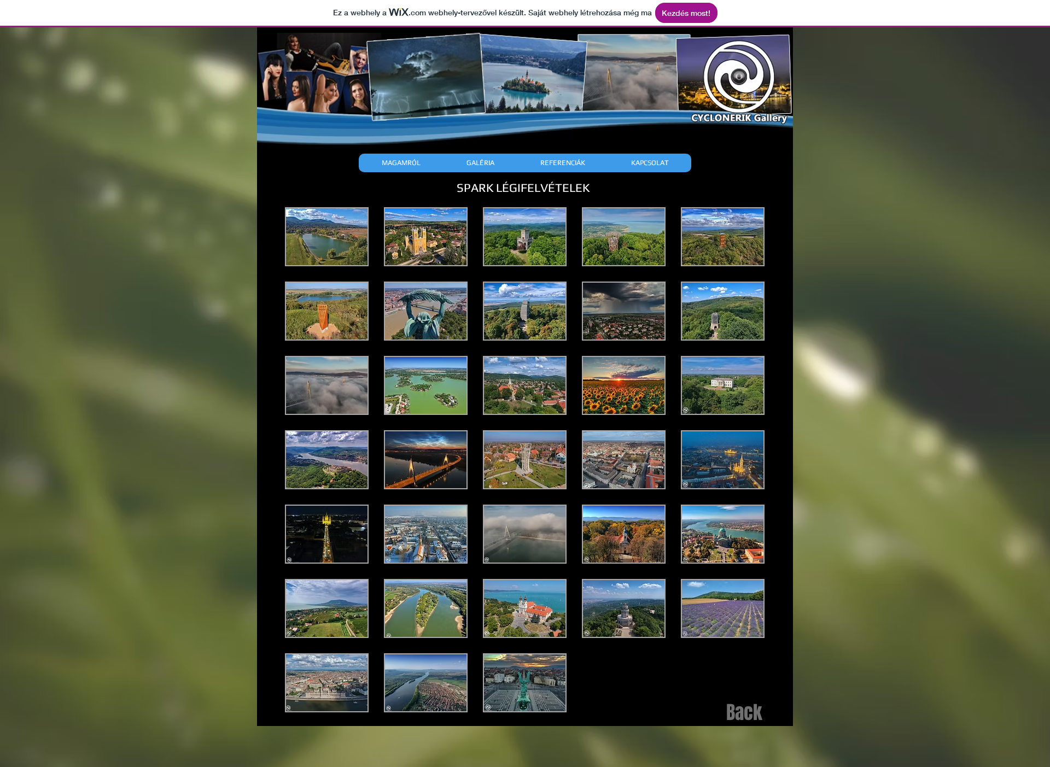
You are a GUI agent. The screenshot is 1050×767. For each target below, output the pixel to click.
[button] (327, 236)
